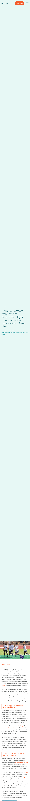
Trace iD (4, 685)
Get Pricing (19, 3)
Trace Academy (18, 726)
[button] (27, 3)
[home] (5, 3)
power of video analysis (21, 762)
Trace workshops (12, 728)
